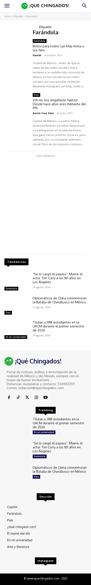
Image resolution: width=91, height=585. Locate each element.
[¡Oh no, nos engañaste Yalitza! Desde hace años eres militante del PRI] (16, 103)
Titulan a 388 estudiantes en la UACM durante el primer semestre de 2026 (58, 326)
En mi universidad (16, 336)
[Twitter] (27, 397)
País (8, 312)
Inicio (7, 16)
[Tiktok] (18, 397)
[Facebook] (8, 397)
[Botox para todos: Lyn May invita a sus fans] (16, 49)
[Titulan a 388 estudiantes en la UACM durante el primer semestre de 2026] (16, 330)
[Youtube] (45, 397)
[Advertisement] (45, 203)
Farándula (11, 288)
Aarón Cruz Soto (43, 113)
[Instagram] (36, 397)
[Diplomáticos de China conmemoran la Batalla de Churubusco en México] (16, 306)
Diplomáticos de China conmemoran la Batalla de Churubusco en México (60, 300)
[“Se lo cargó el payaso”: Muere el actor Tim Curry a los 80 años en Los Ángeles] (16, 282)
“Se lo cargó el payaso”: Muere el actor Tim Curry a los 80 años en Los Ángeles (58, 278)
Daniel (37, 55)
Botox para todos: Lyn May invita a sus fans (58, 48)
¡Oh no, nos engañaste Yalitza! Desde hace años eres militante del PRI (59, 104)
